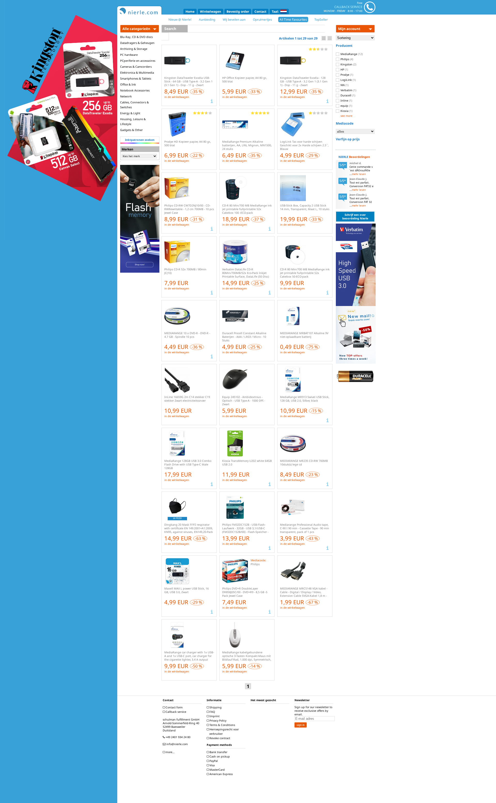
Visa (212, 765)
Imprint (214, 716)
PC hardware (129, 55)
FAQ (212, 712)
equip (346, 106)
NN (344, 85)
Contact (260, 11)
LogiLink (348, 80)
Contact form (174, 707)
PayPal (213, 761)
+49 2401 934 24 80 (177, 737)
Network (126, 96)
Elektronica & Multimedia (137, 72)
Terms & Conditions (222, 725)
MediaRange (351, 54)
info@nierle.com (177, 744)
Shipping (215, 707)
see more (346, 116)
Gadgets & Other (131, 130)
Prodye (346, 75)
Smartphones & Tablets (135, 78)
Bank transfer (218, 752)
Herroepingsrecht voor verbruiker (224, 732)
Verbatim (348, 90)
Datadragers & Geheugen (137, 43)
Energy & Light (130, 113)
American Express (221, 774)
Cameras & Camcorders (136, 66)
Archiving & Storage (133, 49)
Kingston (348, 64)
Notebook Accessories (135, 90)
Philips (346, 59)
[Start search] (165, 36)
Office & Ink (128, 84)
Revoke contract (219, 738)
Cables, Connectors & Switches (134, 104)
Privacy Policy (217, 720)
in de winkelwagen (176, 97)
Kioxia (346, 111)
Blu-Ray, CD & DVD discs (136, 37)
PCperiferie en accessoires (137, 61)
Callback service (175, 712)
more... (170, 752)
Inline (346, 100)
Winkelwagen (210, 11)
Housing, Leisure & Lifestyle (133, 121)
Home (190, 11)
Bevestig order (238, 11)
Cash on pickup (219, 756)
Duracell (347, 95)
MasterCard (217, 769)
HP (344, 69)
